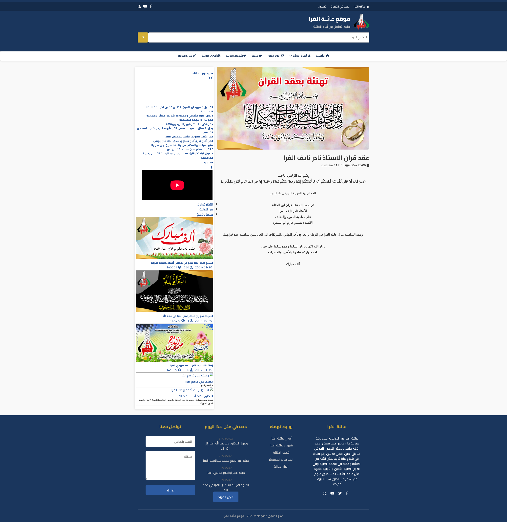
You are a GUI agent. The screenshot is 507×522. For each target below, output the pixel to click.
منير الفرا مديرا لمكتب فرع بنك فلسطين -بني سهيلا (182, 145)
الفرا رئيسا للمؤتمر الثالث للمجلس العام (189, 136)
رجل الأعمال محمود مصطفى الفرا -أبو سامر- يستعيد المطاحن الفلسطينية (175, 130)
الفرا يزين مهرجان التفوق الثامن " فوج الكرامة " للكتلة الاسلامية (179, 109)
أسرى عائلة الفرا (281, 438)
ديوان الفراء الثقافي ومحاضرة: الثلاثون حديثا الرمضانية (179, 115)
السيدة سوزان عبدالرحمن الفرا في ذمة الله (187, 316)
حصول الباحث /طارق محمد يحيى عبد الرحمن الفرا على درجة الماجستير (178, 155)
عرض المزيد (225, 497)
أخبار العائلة (281, 466)
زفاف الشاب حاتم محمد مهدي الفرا (191, 365)
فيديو (255, 55)
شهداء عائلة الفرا (281, 445)
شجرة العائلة (300, 55)
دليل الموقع (185, 55)
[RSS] (139, 6)
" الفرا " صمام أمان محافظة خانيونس (190, 149)
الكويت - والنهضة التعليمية (196, 119)
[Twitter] (340, 493)
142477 (175, 321)
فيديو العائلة (281, 452)
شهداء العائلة (234, 55)
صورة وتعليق (204, 214)
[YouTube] (145, 6)
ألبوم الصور (274, 55)
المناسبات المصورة (281, 459)
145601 (172, 267)
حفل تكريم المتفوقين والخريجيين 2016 (189, 124)
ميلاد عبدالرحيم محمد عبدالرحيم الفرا (226, 460)
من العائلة (206, 209)
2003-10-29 (204, 321)
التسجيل (322, 6)
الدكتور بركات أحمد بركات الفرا (195, 396)
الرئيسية (321, 55)
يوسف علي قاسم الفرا (199, 381)
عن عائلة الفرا (361, 6)
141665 (172, 370)
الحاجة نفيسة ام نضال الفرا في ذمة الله (226, 487)
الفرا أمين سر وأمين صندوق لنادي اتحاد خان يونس (183, 140)
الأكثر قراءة (205, 204)
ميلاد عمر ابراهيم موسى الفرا (226, 473)
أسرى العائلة (209, 55)
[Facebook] (151, 6)
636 (187, 267)
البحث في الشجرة (340, 6)
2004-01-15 (204, 370)
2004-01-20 (204, 267)
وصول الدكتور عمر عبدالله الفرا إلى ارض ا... (226, 445)
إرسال (170, 490)
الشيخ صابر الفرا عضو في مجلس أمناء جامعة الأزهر (182, 262)
